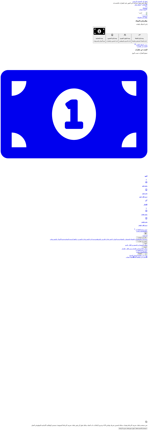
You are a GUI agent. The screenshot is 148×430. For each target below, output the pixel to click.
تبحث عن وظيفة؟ (142, 255)
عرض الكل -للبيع (130, 245)
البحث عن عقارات (142, 46)
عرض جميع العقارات (141, 250)
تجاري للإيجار (136, 248)
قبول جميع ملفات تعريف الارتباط (126, 428)
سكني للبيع (144, 245)
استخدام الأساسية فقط (141, 428)
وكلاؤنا (145, 231)
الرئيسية (145, 16)
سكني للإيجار (143, 248)
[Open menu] (145, 233)
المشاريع (140, 231)
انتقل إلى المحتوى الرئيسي (139, 1)
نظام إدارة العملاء (142, 17)
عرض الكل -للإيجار (127, 248)
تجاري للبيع (138, 245)
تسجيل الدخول (133, 255)
